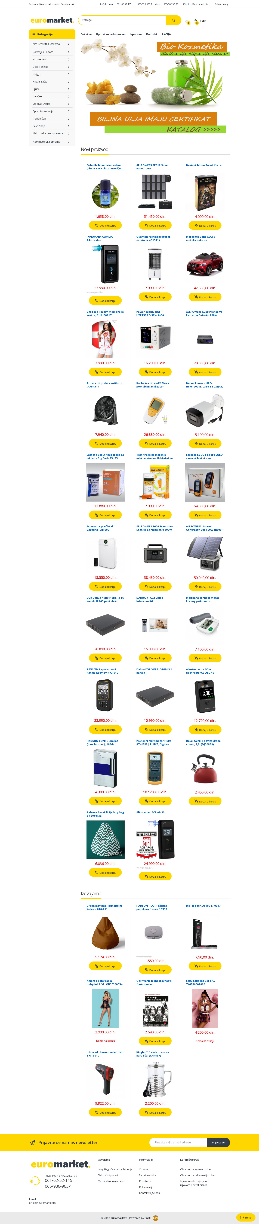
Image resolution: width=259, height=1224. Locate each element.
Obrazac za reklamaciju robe (197, 1175)
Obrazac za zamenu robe (195, 1169)
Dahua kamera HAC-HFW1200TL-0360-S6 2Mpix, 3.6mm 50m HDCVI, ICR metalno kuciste (204, 388)
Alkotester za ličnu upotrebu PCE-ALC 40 (200, 670)
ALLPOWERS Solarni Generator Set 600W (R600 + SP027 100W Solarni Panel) (205, 529)
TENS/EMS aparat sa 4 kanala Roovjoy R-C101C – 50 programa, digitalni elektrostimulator (104, 674)
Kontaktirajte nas (149, 1193)
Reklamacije (146, 1187)
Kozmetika (39, 59)
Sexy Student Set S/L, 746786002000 (200, 982)
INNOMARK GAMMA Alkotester (100, 238)
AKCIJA (166, 34)
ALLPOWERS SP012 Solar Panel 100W (152, 166)
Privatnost (145, 1181)
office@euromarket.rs (197, 4)
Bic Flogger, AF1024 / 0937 (203, 905)
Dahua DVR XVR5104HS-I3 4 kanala (154, 670)
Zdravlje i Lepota (43, 52)
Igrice (36, 89)
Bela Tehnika (40, 66)
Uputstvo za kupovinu (110, 34)
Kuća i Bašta (40, 81)
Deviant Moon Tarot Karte (203, 165)
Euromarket (119, 1218)
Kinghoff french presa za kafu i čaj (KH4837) (152, 1053)
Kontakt (151, 34)
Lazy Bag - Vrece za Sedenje (115, 1169)
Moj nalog (222, 4)
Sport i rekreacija (43, 111)
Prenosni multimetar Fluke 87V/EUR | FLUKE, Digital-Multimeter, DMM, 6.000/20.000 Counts (153, 746)
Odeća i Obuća (41, 103)
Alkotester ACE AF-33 (150, 812)
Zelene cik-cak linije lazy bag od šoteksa (105, 813)
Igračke (37, 96)
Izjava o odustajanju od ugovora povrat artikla (194, 1182)
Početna (86, 34)
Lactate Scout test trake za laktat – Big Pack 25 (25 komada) (105, 458)
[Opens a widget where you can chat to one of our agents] (245, 1217)
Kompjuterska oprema (46, 141)
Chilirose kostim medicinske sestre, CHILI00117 (105, 313)
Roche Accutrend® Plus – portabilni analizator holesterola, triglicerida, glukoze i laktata (152, 388)
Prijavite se (218, 1142)
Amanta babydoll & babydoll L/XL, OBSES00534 (104, 982)
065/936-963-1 (144, 4)
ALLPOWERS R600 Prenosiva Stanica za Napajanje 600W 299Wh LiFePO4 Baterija (154, 529)
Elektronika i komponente (48, 133)
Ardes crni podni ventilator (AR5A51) (105, 384)
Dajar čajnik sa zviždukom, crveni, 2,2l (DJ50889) (203, 742)
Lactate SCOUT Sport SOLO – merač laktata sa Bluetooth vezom (204, 458)
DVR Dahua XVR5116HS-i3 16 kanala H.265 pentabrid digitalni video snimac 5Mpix (105, 602)
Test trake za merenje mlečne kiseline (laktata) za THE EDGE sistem (154, 458)
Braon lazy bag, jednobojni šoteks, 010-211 (104, 907)
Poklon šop (39, 118)
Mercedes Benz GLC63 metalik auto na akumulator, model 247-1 (202, 240)
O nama (143, 1169)
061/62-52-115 (124, 4)
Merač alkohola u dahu (111, 1181)
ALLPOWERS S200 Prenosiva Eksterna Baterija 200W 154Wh (204, 315)
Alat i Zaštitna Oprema (46, 43)
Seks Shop (39, 126)
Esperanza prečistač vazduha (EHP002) (100, 527)
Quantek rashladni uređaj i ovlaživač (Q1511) (153, 238)
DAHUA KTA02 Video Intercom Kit (149, 599)
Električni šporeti (108, 1175)
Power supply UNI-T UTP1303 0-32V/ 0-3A (150, 313)
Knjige (36, 74)
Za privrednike (147, 1175)
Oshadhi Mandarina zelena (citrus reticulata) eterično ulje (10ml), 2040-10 (104, 168)
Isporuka (136, 34)
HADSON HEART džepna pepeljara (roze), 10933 (151, 907)
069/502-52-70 (171, 4)
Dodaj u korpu (107, 225)
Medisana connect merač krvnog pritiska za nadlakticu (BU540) (202, 601)
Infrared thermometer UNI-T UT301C (105, 1053)
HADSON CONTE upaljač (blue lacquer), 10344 (102, 742)
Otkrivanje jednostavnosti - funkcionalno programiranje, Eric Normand (154, 986)
